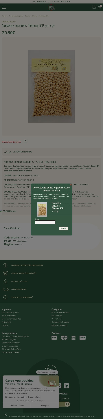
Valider (63, 228)
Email (37, 219)
